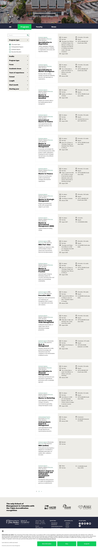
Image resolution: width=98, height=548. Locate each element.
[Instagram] (80, 524)
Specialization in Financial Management (45, 372)
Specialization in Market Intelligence (46, 70)
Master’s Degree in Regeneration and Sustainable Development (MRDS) (46, 474)
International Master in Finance (45, 121)
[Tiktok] (87, 524)
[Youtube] (90, 524)
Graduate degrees (15, 49)
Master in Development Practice (43, 270)
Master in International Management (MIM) (46, 224)
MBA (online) (43, 445)
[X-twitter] (80, 526)
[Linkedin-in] (82, 524)
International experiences (54, 523)
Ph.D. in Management (43, 345)
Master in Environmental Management (44, 145)
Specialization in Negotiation (45, 43)
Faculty (67, 526)
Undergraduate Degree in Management (44, 423)
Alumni (67, 525)
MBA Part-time (44, 245)
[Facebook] (85, 524)
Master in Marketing (46, 398)
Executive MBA (44, 295)
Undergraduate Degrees (17, 47)
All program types (15, 44)
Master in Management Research (43, 96)
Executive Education (16, 52)
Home (3, 7)
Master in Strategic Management (46, 200)
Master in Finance (45, 174)
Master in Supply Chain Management (46, 321)
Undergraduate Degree (56, 526)
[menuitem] (84, 3)
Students (68, 523)
